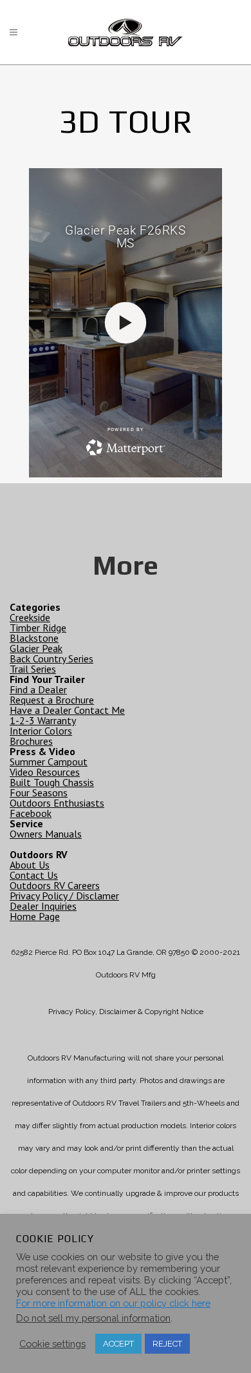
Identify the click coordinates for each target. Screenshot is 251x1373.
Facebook (30, 813)
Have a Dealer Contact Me (67, 710)
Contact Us (34, 875)
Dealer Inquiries (43, 905)
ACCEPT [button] (118, 1344)
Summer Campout (49, 761)
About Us (30, 864)
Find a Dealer (38, 689)
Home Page (35, 916)
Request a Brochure (52, 699)
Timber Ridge (38, 627)
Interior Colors (41, 730)
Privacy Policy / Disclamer (64, 895)
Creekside (30, 617)
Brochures (31, 741)
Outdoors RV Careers (55, 885)
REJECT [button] (167, 1344)
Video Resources (45, 771)
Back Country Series (51, 658)
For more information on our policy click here (113, 1303)
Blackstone (34, 637)
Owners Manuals (46, 833)
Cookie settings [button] (52, 1343)
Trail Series (33, 668)
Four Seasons (39, 792)
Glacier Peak (36, 648)
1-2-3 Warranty (43, 720)
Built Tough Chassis (52, 782)
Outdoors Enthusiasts (57, 802)
